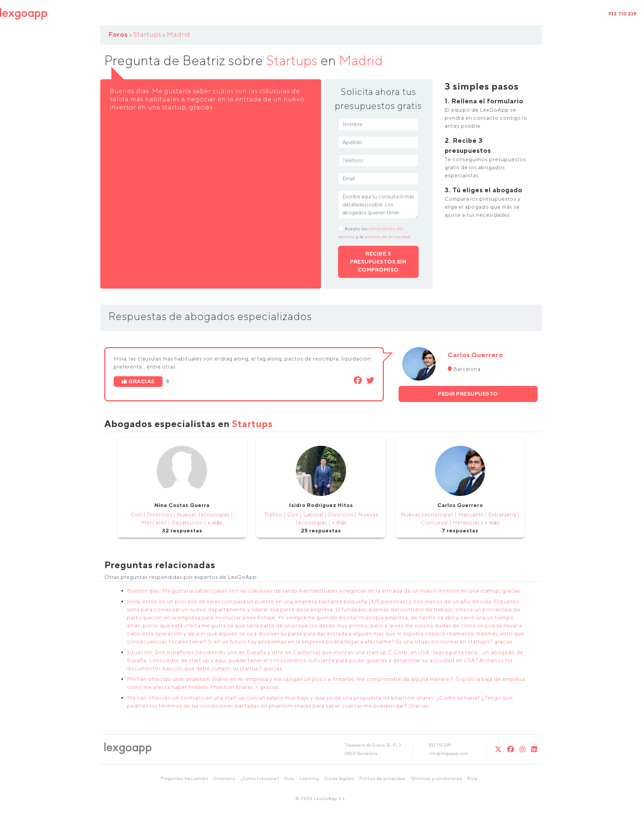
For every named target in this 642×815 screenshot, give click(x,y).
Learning (309, 778)
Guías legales (339, 778)
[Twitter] (498, 749)
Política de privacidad (382, 778)
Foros (118, 34)
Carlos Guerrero (475, 355)
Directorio (224, 778)
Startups (147, 34)
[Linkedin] (534, 749)
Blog (472, 778)
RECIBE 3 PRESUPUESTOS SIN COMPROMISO (378, 261)
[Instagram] (523, 749)
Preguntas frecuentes (184, 778)
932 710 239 (622, 13)
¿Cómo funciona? (260, 778)
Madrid (178, 34)
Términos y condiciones (436, 778)
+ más (214, 522)
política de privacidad (387, 236)
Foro (289, 778)
